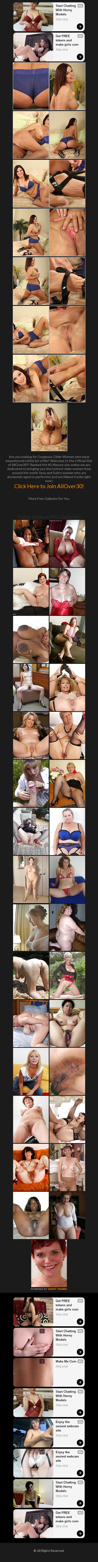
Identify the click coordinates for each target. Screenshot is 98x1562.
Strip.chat (62, 19)
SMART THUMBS (57, 1289)
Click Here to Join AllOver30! (49, 486)
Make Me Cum (66, 1361)
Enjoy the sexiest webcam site (68, 1426)
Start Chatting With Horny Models (66, 10)
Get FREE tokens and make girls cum (67, 40)
